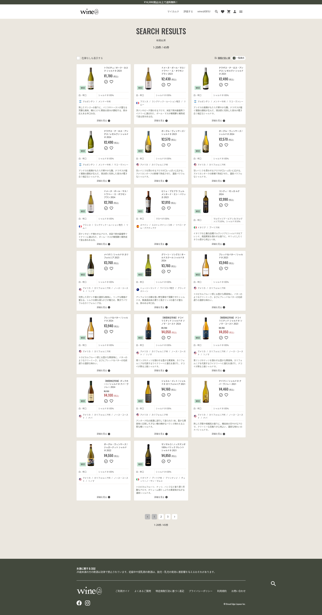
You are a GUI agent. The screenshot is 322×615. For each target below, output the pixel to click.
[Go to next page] (174, 516)
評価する (188, 11)
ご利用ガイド (122, 591)
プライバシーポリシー (200, 591)
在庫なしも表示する (92, 58)
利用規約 (222, 591)
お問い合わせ (238, 591)
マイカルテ (173, 11)
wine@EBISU (203, 11)
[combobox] (222, 58)
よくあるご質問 (142, 591)
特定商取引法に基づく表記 (170, 591)
